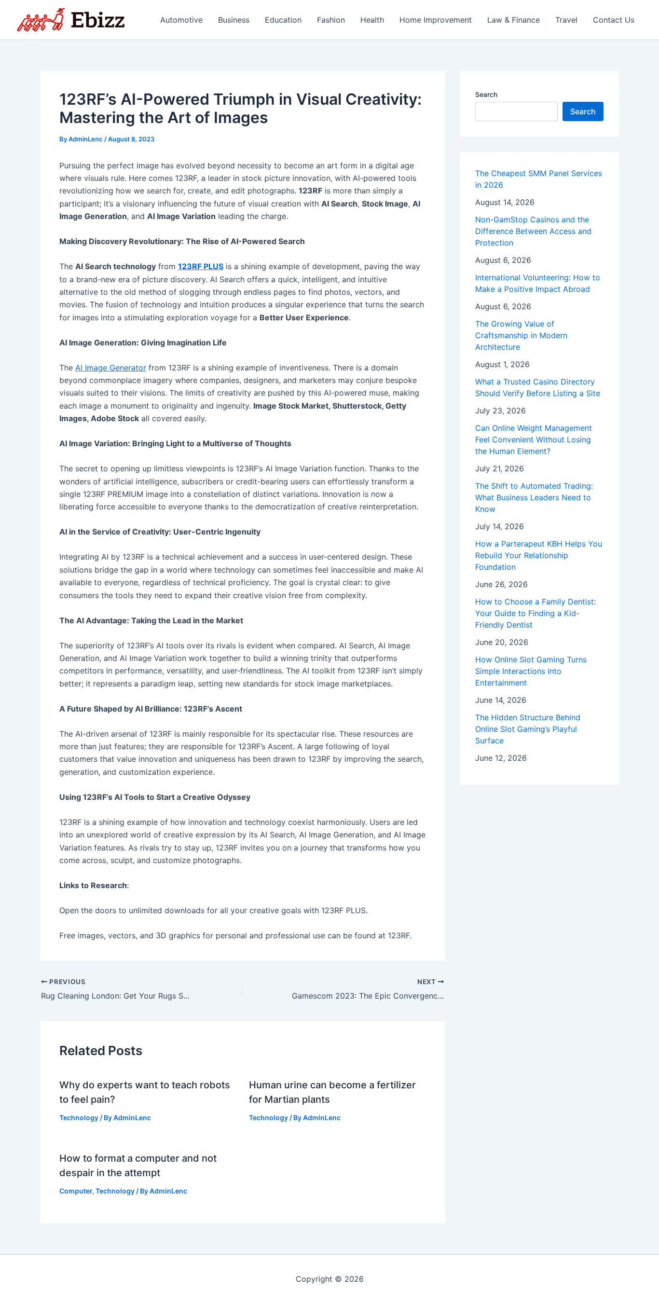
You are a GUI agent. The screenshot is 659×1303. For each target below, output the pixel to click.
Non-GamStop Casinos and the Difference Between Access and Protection (533, 231)
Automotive (181, 20)
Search (486, 94)
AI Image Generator (110, 367)
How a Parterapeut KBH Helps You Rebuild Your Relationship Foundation (538, 555)
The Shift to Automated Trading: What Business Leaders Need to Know (534, 497)
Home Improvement (435, 20)
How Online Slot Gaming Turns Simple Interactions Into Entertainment (531, 671)
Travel (566, 20)
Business (233, 20)
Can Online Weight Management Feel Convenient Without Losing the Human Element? (533, 439)
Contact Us (613, 20)
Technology (78, 1117)
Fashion (331, 20)
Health (372, 20)
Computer (75, 1191)
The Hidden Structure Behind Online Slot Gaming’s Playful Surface (527, 729)
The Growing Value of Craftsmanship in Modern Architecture (521, 335)
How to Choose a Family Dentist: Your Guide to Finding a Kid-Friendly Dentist (535, 613)
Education (283, 20)
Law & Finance (513, 20)
